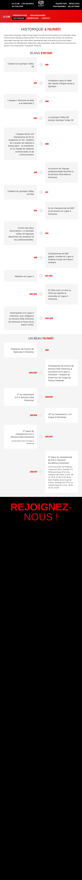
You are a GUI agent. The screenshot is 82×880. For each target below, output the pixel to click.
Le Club (16, 4)
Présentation (20, 15)
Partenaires (59, 6)
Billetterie (74, 6)
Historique (18, 18)
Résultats (74, 4)
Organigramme (37, 15)
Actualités (17, 6)
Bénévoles (32, 18)
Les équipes (28, 4)
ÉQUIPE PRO (61, 4)
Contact (46, 18)
